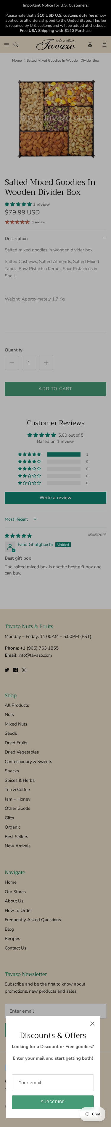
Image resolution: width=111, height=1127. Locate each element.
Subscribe (53, 1102)
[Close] (92, 1023)
